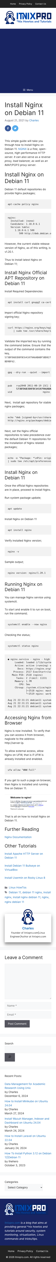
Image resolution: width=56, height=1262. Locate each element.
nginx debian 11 (14, 901)
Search (9, 1043)
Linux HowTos (17, 887)
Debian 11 (15, 892)
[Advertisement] (28, 57)
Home (13, 4)
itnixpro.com (12, 1222)
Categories (11, 1182)
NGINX (22, 149)
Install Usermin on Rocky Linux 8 (25, 877)
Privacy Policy (25, 4)
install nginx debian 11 (26, 897)
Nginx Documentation (18, 837)
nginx (45, 897)
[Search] (10, 1057)
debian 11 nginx (32, 892)
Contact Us (40, 4)
